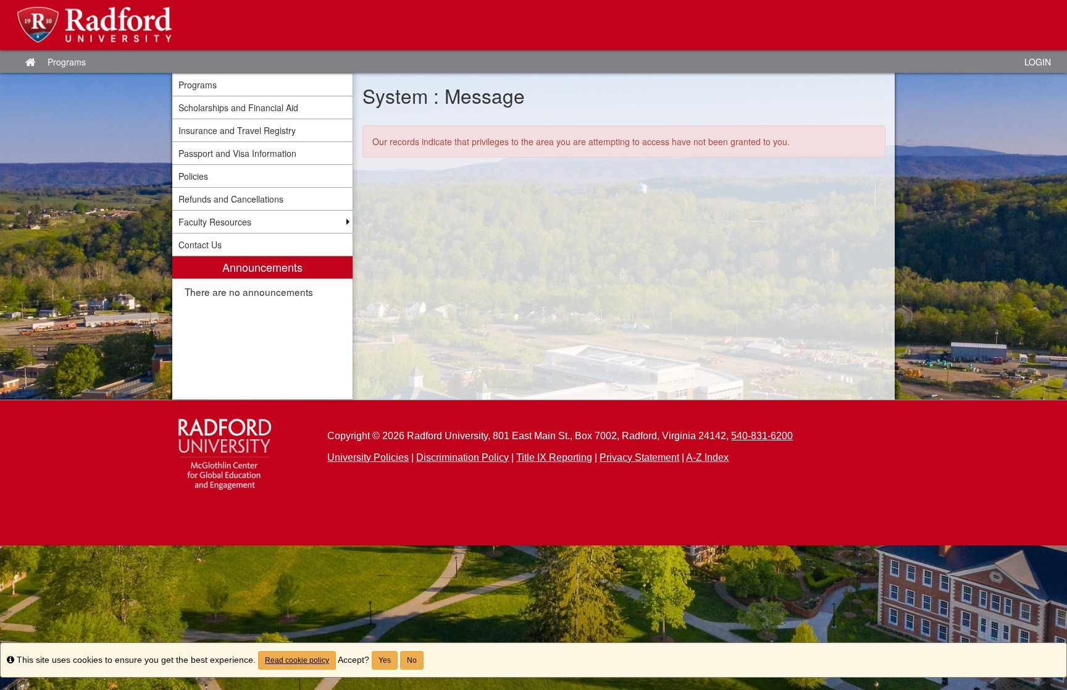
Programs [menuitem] (197, 84)
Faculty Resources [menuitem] (214, 222)
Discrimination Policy (462, 457)
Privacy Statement (639, 457)
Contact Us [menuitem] (200, 244)
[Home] (225, 454)
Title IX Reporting (554, 457)
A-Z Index (707, 457)
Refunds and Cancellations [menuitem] (230, 199)
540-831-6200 (762, 436)
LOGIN (1037, 62)
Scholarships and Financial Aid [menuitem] (238, 107)
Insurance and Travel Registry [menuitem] (237, 130)
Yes (385, 660)
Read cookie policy (297, 660)
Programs (67, 62)
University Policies (368, 457)
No (412, 660)
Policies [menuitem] (193, 176)
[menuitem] (262, 327)
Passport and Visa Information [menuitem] (237, 153)
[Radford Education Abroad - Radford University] (533, 25)
